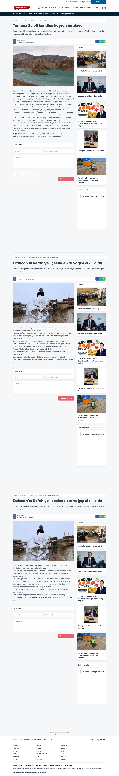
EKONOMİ (52, 8)
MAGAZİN (75, 8)
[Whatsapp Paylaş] (103, 41)
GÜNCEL (44, 8)
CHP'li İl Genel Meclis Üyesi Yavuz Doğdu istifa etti (49, 14)
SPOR (67, 8)
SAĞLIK (96, 8)
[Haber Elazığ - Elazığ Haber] (21, 8)
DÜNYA (89, 8)
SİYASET (60, 8)
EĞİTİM (82, 8)
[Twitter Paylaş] (100, 41)
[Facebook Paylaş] (97, 41)
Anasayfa (17, 20)
